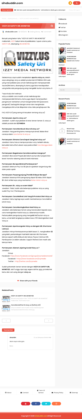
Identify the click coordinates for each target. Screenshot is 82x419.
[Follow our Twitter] (46, 403)
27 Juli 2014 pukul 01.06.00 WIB (42, 337)
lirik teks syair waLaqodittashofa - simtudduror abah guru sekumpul (41, 10)
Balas (11, 346)
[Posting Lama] (48, 321)
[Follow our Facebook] (36, 403)
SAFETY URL (6, 44)
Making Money (35, 32)
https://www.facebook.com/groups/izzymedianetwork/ (31, 256)
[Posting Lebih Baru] (6, 321)
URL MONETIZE (24, 44)
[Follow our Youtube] (25, 403)
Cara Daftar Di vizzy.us (21, 134)
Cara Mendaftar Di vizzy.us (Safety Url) (25, 305)
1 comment (47, 32)
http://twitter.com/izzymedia (26, 261)
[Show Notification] (70, 3)
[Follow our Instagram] (56, 403)
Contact (61, 65)
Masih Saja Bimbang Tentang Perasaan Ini (73, 131)
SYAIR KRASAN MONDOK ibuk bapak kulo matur (73, 59)
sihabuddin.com (41, 416)
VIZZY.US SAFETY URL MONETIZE (22, 296)
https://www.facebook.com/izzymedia (31, 259)
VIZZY (13, 41)
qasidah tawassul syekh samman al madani (73, 50)
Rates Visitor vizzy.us (39, 180)
